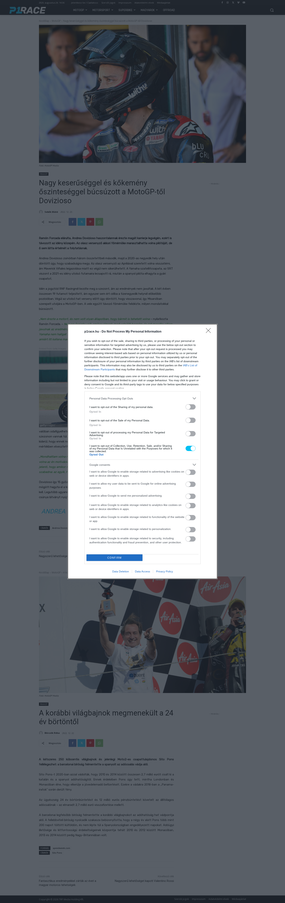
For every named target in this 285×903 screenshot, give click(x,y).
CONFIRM (114, 557)
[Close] (209, 331)
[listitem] (142, 398)
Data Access (142, 571)
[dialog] (142, 451)
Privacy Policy (164, 571)
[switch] (191, 407)
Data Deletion (120, 571)
